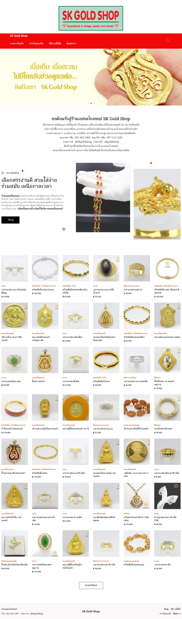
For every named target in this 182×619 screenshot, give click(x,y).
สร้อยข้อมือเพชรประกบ (43, 290)
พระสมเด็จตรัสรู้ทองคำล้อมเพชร (104, 338)
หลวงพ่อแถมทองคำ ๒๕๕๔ (167, 337)
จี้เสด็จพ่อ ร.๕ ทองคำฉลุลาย (164, 383)
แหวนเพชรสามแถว (103, 429)
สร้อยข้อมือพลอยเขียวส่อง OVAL (75, 291)
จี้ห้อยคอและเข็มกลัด (9, 561)
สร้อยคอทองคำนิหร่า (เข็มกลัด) (136, 519)
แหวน (3, 286)
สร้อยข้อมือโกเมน (101, 381)
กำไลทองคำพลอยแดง (12, 429)
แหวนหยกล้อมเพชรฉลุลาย (42, 566)
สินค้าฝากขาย (50, 286)
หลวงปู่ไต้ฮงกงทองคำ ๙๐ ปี (76, 429)
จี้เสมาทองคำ (38, 381)
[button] (88, 103)
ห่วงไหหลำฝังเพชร (163, 429)
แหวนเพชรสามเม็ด (72, 517)
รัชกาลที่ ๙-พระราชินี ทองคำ (11, 338)
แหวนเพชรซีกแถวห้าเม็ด (166, 473)
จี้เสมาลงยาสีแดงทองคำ (13, 473)
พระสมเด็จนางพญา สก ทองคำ (104, 474)
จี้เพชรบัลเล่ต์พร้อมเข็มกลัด (14, 565)
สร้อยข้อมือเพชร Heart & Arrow (166, 291)
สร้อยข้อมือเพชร (39, 473)
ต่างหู (156, 513)
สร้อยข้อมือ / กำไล (38, 286)
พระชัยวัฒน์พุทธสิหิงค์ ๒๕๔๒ (104, 519)
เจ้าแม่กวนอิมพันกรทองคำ (45, 429)
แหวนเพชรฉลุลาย (133, 290)
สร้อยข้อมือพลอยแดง (134, 565)
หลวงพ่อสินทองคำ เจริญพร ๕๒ (41, 338)
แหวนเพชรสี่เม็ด (71, 381)
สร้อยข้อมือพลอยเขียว (134, 337)
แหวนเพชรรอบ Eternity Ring (13, 291)
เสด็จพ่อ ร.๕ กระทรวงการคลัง (136, 474)
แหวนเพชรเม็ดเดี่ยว (72, 337)
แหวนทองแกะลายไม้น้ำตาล (103, 291)
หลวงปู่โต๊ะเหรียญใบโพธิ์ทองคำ (72, 566)
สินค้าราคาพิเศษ (130, 377)
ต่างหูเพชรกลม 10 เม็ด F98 (165, 519)
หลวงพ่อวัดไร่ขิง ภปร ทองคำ (11, 519)
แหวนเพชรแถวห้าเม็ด (74, 473)
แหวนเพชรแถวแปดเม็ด (136, 381)
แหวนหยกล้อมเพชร (11, 381)
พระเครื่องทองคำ (7, 333)
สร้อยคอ (127, 513)
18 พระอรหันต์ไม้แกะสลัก (136, 429)
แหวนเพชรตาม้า (162, 565)
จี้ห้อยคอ (157, 377)
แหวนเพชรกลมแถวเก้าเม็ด (43, 519)
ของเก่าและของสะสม (131, 425)
